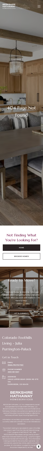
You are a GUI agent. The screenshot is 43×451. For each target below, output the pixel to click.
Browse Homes (21, 256)
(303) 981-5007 (13, 372)
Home (21, 248)
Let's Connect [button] (21, 313)
